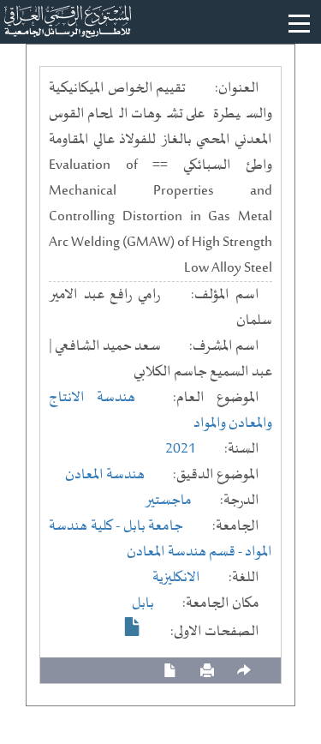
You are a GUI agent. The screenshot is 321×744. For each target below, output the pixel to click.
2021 (180, 449)
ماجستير (168, 500)
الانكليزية (176, 578)
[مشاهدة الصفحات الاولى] (132, 626)
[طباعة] (207, 671)
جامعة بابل (153, 526)
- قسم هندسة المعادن (186, 552)
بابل (143, 603)
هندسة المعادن (105, 475)
